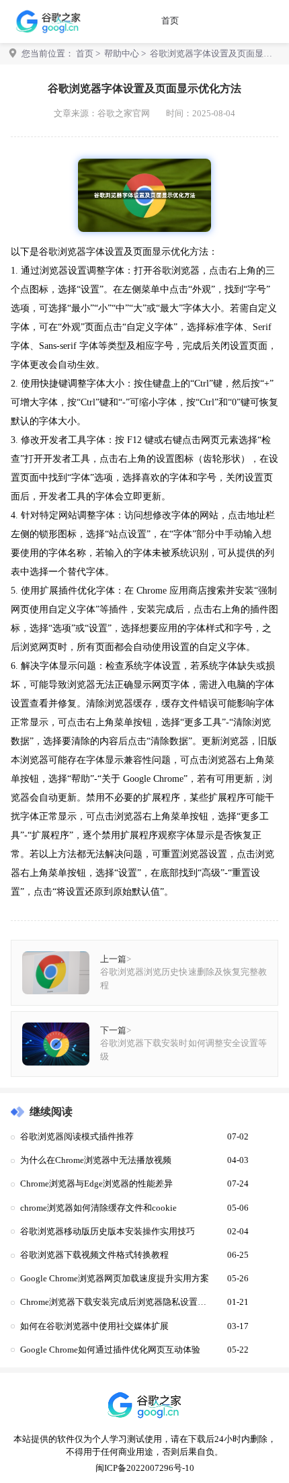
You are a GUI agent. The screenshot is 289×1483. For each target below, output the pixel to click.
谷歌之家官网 (123, 113)
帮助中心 (121, 53)
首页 (170, 21)
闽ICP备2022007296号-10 (144, 1468)
